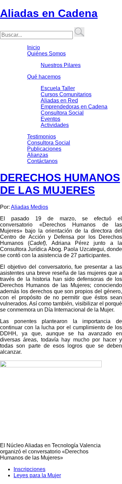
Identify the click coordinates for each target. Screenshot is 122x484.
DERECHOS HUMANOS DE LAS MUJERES (60, 183)
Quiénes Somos (46, 53)
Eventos (50, 119)
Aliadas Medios (29, 207)
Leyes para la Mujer (37, 475)
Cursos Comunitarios (66, 94)
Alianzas (37, 155)
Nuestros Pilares (61, 65)
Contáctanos (42, 161)
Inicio (33, 47)
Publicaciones (44, 149)
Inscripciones (29, 469)
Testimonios (41, 136)
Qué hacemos (44, 77)
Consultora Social (62, 113)
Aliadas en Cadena (49, 13)
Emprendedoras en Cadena (74, 107)
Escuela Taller (58, 88)
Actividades (55, 125)
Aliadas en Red (59, 100)
